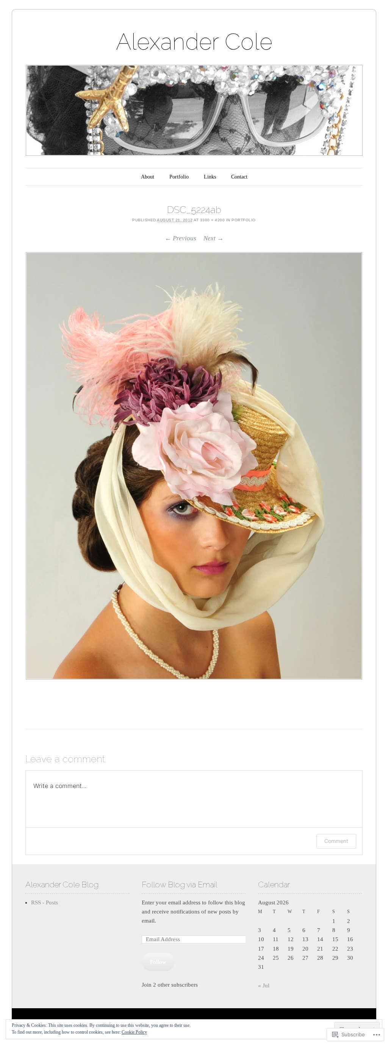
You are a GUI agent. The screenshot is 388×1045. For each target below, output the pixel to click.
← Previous (180, 238)
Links (210, 177)
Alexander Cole (194, 41)
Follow (158, 962)
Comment (336, 841)
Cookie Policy (134, 1032)
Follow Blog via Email (179, 884)
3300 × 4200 (212, 220)
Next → (213, 238)
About (147, 177)
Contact (239, 177)
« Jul (263, 985)
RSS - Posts (44, 902)
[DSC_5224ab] (194, 466)
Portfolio (179, 177)
